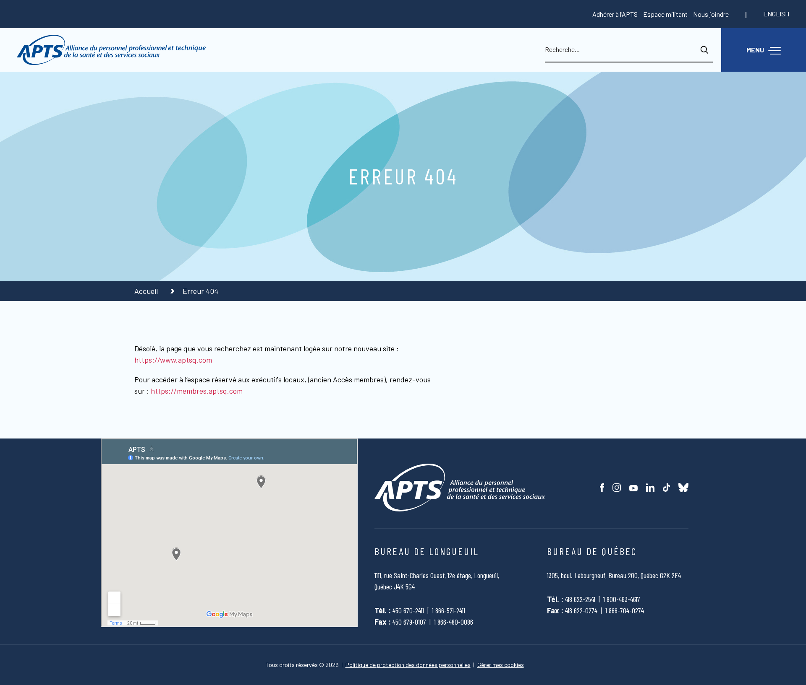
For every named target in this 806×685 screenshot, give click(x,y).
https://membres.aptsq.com (197, 390)
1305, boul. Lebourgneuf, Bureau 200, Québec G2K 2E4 (614, 575)
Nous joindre (711, 14)
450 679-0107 (409, 621)
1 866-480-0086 (453, 621)
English (776, 14)
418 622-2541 (580, 599)
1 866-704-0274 (624, 610)
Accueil (147, 291)
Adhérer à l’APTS (615, 14)
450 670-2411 (408, 610)
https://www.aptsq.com (173, 359)
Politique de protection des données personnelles (408, 665)
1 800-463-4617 (621, 599)
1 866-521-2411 (448, 610)
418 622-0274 (581, 610)
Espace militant (665, 14)
